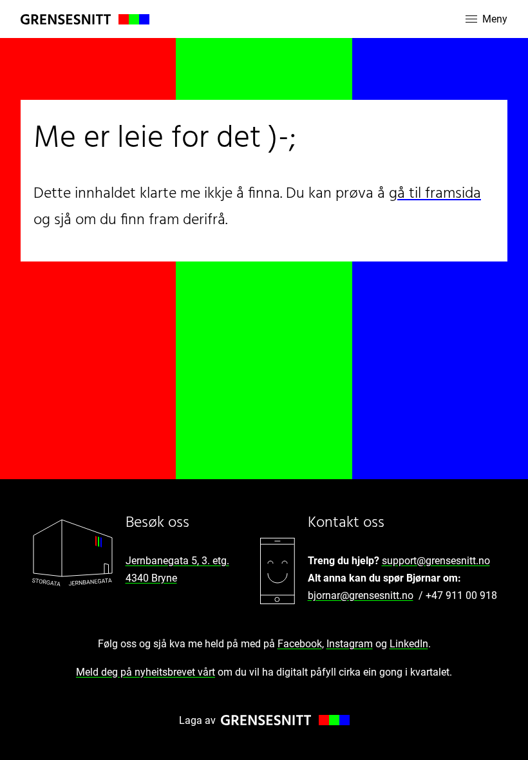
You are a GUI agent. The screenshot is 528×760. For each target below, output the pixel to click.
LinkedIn (409, 644)
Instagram (349, 644)
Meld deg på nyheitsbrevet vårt (145, 672)
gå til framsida (435, 194)
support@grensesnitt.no (436, 561)
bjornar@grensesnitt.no (360, 595)
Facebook (300, 644)
